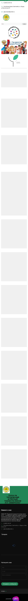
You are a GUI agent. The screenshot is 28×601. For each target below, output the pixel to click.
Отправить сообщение (10, 584)
